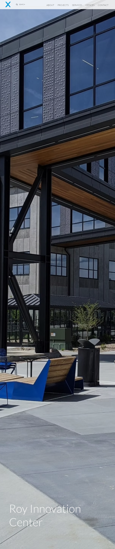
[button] (63, 5)
